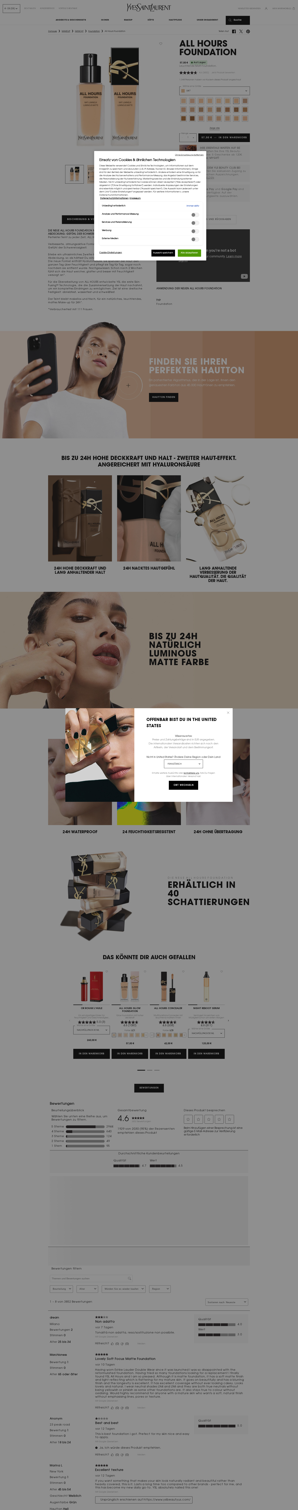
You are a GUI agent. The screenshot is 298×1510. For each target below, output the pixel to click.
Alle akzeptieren (189, 253)
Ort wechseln (183, 785)
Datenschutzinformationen (114, 198)
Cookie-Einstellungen (110, 253)
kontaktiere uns (191, 773)
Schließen (228, 712)
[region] (150, 206)
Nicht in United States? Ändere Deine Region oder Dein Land (183, 757)
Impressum (135, 198)
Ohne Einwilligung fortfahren (189, 155)
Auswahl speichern (163, 253)
